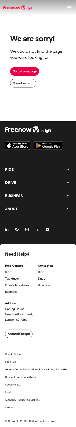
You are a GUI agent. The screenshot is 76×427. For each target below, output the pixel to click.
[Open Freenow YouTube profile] (47, 229)
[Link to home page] (18, 8)
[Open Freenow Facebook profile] (17, 229)
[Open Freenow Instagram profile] (27, 229)
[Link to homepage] (33, 129)
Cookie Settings (14, 354)
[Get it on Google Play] (48, 145)
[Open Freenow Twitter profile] (37, 229)
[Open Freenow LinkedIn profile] (6, 229)
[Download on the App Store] (17, 145)
